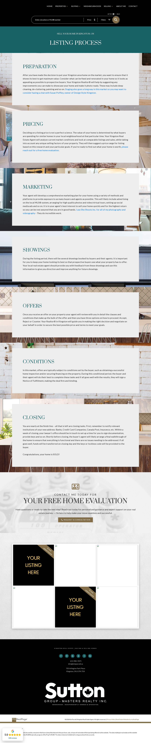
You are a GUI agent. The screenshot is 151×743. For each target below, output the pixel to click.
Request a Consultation (77, 520)
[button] (75, 519)
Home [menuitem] (49, 6)
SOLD (118, 14)
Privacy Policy (111, 719)
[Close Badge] (22, 729)
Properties (60, 6)
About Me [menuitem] (121, 6)
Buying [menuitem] (74, 6)
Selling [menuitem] (107, 6)
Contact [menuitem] (133, 6)
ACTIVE (110, 14)
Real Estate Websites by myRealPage (127, 719)
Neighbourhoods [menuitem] (92, 6)
